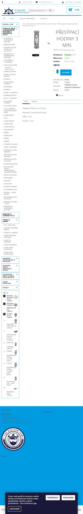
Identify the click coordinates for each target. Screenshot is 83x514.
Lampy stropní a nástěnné (10, 236)
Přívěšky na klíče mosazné (10, 155)
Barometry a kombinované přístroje (9, 55)
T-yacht (67, 82)
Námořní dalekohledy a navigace (9, 259)
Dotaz (61, 95)
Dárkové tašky (9, 45)
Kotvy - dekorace (10, 98)
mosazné (8, 67)
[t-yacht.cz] (16, 10)
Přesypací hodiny (10, 175)
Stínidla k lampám (11, 232)
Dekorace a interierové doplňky (8, 40)
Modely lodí (8, 24)
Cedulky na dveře (10, 65)
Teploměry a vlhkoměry (8, 61)
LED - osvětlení (9, 225)
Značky (6, 288)
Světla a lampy (6, 220)
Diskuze (34, 102)
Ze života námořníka (27, 18)
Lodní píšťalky (9, 127)
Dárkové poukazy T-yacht (10, 202)
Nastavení (14, 509)
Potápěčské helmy (11, 164)
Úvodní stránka (4, 18)
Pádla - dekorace (10, 147)
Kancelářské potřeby (9, 83)
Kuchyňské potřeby (8, 102)
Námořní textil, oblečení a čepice (7, 268)
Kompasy (7, 90)
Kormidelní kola (10, 95)
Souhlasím (68, 497)
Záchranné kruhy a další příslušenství (8, 275)
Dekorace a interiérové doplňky (8, 208)
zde (34, 503)
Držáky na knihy (10, 71)
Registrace (77, 2)
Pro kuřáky (8, 178)
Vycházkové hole (10, 189)
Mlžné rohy (8, 135)
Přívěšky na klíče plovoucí (10, 160)
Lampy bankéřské (10, 245)
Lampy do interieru (7, 241)
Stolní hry (8, 184)
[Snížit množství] (57, 72)
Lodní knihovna (7, 282)
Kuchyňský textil (10, 106)
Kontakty (43, 18)
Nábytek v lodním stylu (9, 215)
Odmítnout (52, 497)
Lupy (5, 118)
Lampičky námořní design (11, 229)
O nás (12, 18)
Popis (26, 102)
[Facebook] (3, 2)
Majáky (6, 132)
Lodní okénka (9, 121)
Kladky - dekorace (11, 92)
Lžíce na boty (9, 130)
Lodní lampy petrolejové (8, 253)
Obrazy (6, 141)
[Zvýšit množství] (57, 70)
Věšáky (6, 138)
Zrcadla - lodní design (10, 193)
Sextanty (7, 181)
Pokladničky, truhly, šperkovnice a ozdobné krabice (10, 169)
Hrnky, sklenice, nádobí (10, 75)
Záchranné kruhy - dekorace (11, 198)
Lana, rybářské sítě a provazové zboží (10, 110)
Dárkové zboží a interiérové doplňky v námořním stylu (9, 32)
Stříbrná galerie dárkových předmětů (10, 49)
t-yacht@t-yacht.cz (12, 417)
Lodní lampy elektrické (8, 248)
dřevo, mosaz (9, 69)
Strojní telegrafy (10, 187)
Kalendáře (8, 87)
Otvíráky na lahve (11, 144)
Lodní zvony (8, 124)
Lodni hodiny (9, 115)
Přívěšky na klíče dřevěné (10, 151)
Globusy (7, 79)
